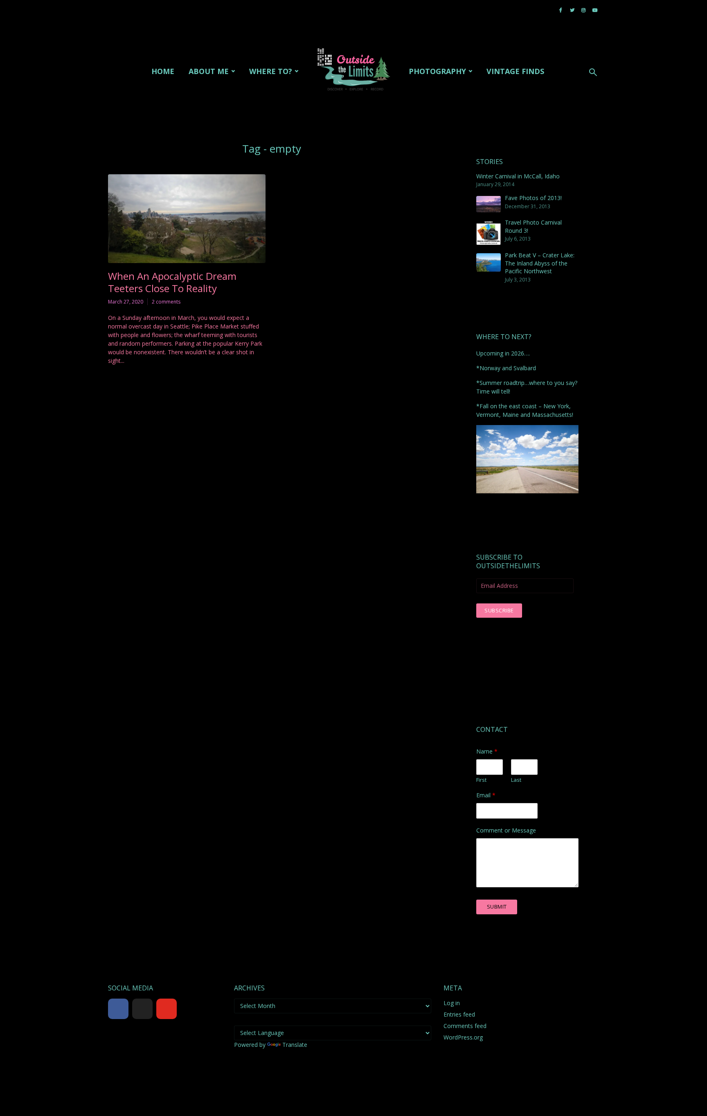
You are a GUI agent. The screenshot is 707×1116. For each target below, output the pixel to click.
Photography (437, 71)
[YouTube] (166, 1009)
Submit (497, 906)
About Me (209, 71)
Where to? (270, 71)
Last (516, 779)
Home (162, 71)
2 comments (166, 301)
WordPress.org (463, 1037)
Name (487, 751)
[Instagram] (190, 1009)
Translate (294, 1044)
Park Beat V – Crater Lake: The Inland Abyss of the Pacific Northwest (539, 263)
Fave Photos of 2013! (533, 198)
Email (485, 795)
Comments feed (465, 1026)
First (481, 779)
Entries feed (459, 1014)
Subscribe (499, 610)
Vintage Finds (515, 71)
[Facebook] (118, 1009)
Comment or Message (506, 830)
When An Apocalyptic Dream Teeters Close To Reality (172, 282)
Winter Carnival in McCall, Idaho (518, 176)
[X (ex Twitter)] (142, 1009)
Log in (452, 1003)
